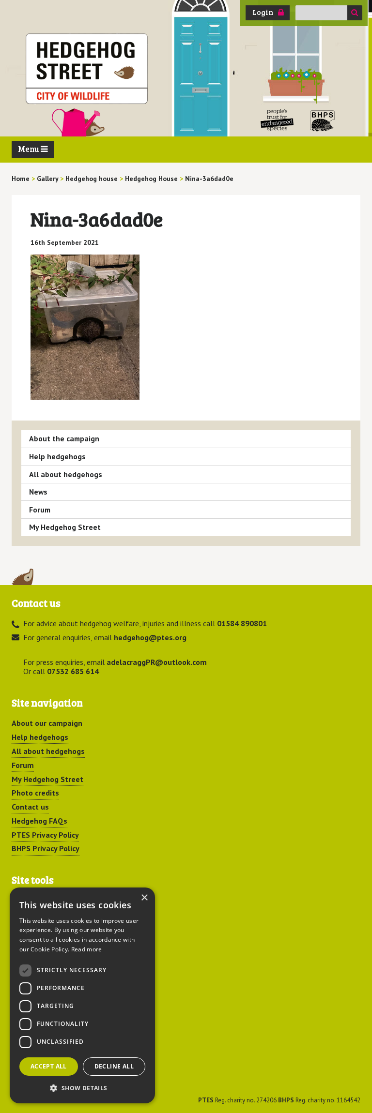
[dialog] (82, 995)
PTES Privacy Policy (45, 835)
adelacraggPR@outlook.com (157, 662)
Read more (86, 949)
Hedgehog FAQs (39, 821)
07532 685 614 (73, 671)
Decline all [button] (114, 1066)
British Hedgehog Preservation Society (323, 120)
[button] (82, 1088)
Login (263, 12)
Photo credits (35, 792)
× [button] (144, 898)
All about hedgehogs (65, 474)
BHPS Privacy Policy (45, 848)
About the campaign (64, 438)
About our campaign (47, 723)
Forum (39, 509)
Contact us (30, 807)
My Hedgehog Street (65, 527)
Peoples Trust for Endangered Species (277, 120)
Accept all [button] (49, 1066)
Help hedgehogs (57, 456)
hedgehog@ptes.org (150, 637)
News (38, 491)
